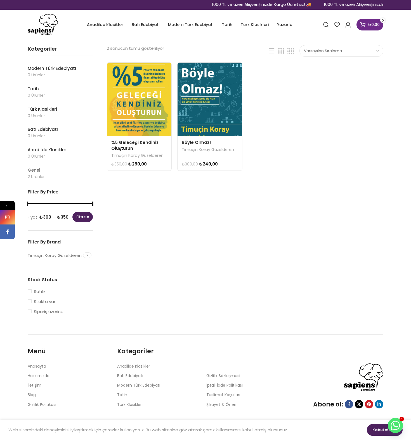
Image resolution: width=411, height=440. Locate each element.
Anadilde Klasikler (133, 366)
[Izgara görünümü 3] (281, 51)
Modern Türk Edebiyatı (138, 385)
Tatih (122, 395)
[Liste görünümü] (271, 51)
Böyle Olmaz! (196, 142)
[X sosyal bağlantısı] (359, 404)
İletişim (34, 385)
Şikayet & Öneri (221, 404)
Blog (32, 395)
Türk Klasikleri (130, 404)
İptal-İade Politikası (224, 385)
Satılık (40, 291)
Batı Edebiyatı (130, 376)
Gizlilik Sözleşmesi (223, 376)
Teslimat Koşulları (223, 395)
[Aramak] (326, 24)
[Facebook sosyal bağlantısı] (349, 404)
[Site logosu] (43, 24)
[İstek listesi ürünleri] (337, 24)
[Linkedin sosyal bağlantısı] (379, 404)
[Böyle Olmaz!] (210, 99)
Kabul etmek (384, 429)
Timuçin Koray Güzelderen (137, 155)
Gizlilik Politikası (42, 404)
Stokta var (44, 301)
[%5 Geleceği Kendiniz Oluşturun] (139, 99)
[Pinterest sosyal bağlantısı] (369, 404)
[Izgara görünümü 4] (290, 51)
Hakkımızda (38, 376)
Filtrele (82, 216)
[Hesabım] (348, 24)
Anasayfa (37, 366)
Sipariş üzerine (48, 311)
